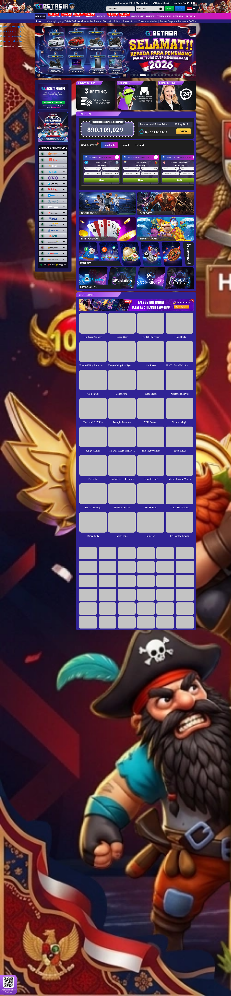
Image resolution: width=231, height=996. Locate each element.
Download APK (125, 3)
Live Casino (137, 16)
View (183, 128)
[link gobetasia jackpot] (11, 41)
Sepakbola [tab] (109, 145)
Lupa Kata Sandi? (181, 3)
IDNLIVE (90, 16)
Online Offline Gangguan (54, 265)
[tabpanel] (138, 169)
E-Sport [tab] (139, 145)
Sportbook (53, 16)
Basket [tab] (125, 145)
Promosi (190, 16)
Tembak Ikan (164, 16)
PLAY (101, 180)
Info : (39, 21)
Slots (78, 16)
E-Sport (66, 16)
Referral (178, 16)
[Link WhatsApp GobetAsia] (12, 26)
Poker (112, 16)
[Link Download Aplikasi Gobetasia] (14, 36)
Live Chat (144, 3)
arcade (101, 16)
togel (124, 16)
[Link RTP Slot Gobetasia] (10, 31)
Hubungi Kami (162, 3)
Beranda (40, 16)
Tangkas (151, 16)
